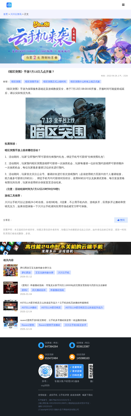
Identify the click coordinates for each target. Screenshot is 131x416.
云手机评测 (64, 395)
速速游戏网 (75, 395)
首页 (5, 14)
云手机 (14, 202)
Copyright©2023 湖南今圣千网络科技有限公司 (59, 409)
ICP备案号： (54, 400)
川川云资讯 (16, 14)
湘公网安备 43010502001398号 (53, 403)
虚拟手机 (53, 395)
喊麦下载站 (87, 395)
